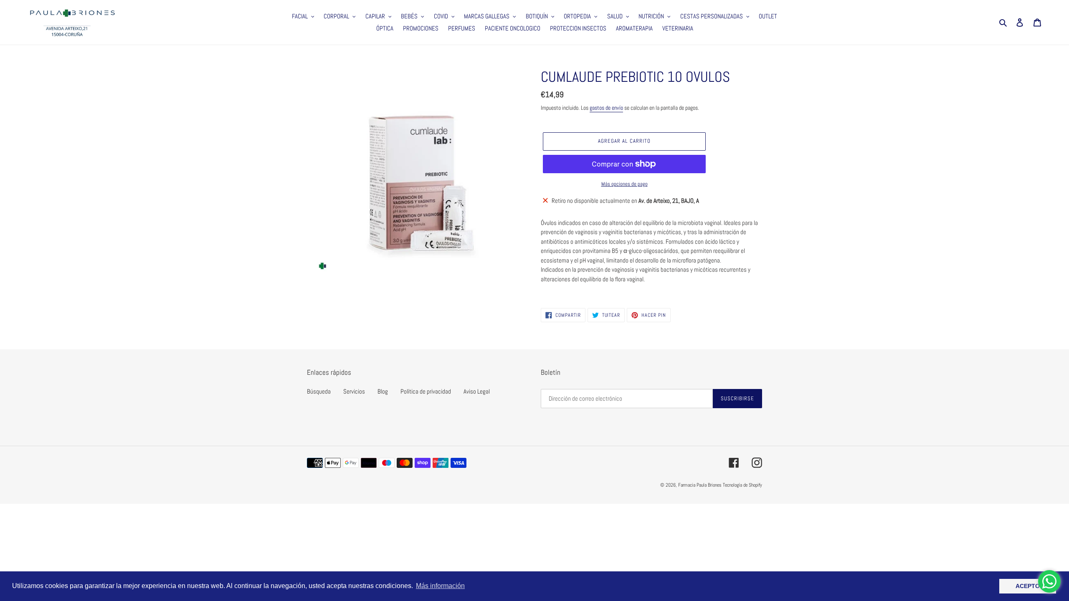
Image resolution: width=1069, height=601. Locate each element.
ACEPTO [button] (1028, 586)
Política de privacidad (425, 391)
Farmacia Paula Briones (700, 485)
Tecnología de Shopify (742, 485)
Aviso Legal (477, 391)
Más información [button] (440, 585)
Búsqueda (319, 391)
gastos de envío (606, 107)
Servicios (354, 391)
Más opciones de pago (624, 183)
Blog (382, 391)
